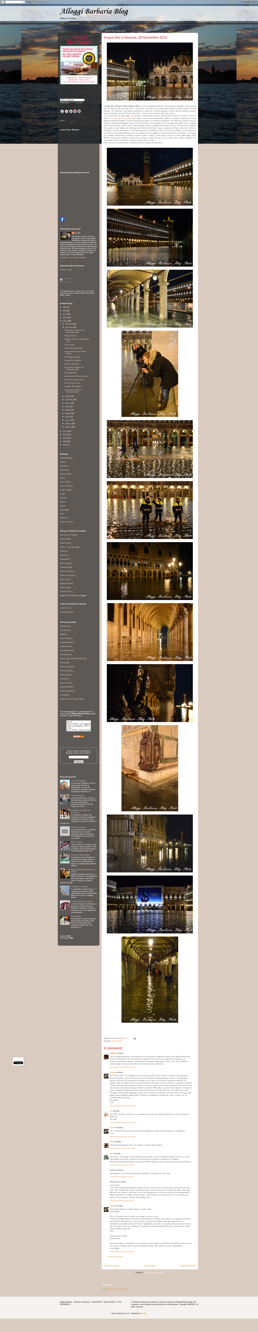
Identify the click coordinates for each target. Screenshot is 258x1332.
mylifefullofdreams (67, 642)
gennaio (68, 427)
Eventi (62, 478)
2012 (65, 321)
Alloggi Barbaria (66, 458)
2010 (65, 435)
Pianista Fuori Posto (72, 383)
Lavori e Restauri (66, 486)
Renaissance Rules (67, 667)
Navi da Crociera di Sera (73, 380)
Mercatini (63, 498)
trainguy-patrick (66, 654)
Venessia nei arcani (67, 575)
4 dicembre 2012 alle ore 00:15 (122, 1252)
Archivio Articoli (73, 23)
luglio (67, 406)
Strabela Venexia (66, 612)
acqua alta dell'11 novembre (120, 118)
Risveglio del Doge (71, 364)
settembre (69, 400)
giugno (68, 410)
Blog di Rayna (65, 626)
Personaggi (64, 510)
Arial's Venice (65, 579)
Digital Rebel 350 (66, 687)
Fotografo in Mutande (72, 360)
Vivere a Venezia (66, 522)
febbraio (68, 424)
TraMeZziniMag (66, 567)
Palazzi (63, 506)
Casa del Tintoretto (78, 781)
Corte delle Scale (77, 795)
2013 (65, 317)
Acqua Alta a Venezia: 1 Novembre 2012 (73, 391)
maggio (68, 413)
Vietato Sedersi (70, 336)
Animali (63, 462)
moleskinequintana (67, 691)
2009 (65, 438)
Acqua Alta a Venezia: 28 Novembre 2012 (74, 331)
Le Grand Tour (65, 630)
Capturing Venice (66, 583)
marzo (67, 420)
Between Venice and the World (72, 699)
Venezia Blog (65, 587)
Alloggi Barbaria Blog (94, 11)
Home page (149, 1266)
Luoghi (62, 494)
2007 (65, 445)
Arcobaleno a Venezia (79, 887)
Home (62, 23)
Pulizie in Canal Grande (80, 855)
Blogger (143, 1313)
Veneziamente (65, 543)
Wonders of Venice (78, 827)
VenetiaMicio (65, 559)
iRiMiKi (113, 1053)
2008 (65, 441)
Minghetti (63, 634)
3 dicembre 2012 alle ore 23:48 (122, 1201)
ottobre (68, 396)
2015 (65, 311)
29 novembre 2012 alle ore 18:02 (122, 1123)
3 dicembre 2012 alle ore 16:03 (122, 1177)
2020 (65, 307)
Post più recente (111, 1266)
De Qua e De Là (66, 591)
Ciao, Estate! (69, 345)
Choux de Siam (66, 683)
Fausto (112, 1072)
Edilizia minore (65, 474)
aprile (67, 417)
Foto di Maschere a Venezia (82, 901)
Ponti (62, 514)
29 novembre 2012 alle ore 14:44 (122, 1106)
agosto (68, 403)
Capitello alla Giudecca (73, 386)
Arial (112, 1142)
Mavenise (64, 551)
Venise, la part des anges (70, 547)
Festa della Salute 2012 (73, 348)
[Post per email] (134, 1038)
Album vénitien (66, 563)
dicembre (69, 324)
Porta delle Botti (70, 373)
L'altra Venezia (65, 539)
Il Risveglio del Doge (72, 357)
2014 (65, 314)
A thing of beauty (66, 671)
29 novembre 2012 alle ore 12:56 (122, 1067)
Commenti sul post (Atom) (154, 1273)
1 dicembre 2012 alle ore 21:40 (122, 1165)
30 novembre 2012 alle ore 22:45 (122, 1148)
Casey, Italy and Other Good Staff (73, 659)
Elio (111, 1154)
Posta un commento (115, 1257)
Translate (78, 103)
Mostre (62, 502)
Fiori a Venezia (77, 842)
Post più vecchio (188, 1266)
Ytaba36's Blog (66, 646)
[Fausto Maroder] (62, 221)
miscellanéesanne (67, 650)
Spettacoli (64, 518)
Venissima (64, 555)
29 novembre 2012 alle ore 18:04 (122, 1137)
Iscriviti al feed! (66, 270)
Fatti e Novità (117, 1041)
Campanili (64, 466)
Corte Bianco (76, 916)
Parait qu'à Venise (67, 571)
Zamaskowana (65, 675)
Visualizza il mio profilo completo (73, 258)
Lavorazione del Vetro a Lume (75, 376)
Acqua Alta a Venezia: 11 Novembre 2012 (74, 368)
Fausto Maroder (71, 595)
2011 (65, 431)
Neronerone (64, 679)
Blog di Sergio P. (66, 638)
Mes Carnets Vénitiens (69, 535)
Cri (111, 1111)
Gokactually (64, 663)
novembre (69, 327)
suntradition (64, 695)
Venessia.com (65, 608)
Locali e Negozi (66, 490)
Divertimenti (64, 470)
